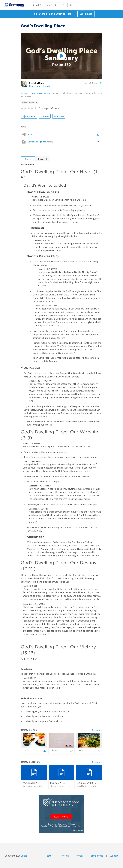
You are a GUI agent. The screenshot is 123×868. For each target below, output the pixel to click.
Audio (30, 134)
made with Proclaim (91, 83)
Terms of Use (96, 855)
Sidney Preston (29, 786)
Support (114, 855)
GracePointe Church (39, 85)
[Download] (44, 751)
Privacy (79, 855)
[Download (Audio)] (98, 134)
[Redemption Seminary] (61, 814)
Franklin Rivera (83, 786)
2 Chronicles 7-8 (31, 782)
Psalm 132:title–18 (29, 102)
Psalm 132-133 (57, 782)
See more (97, 729)
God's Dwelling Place (40, 141)
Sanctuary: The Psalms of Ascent (35, 93)
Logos (23, 855)
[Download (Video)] (98, 141)
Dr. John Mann (36, 82)
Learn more (86, 13)
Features (50, 855)
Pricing (65, 855)
